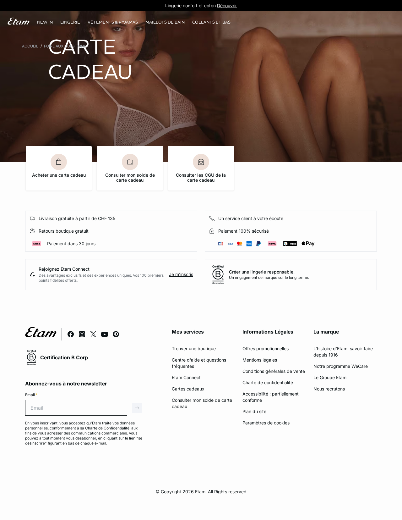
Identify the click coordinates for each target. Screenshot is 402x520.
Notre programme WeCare (340, 366)
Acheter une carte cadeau (59, 175)
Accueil (30, 46)
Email (31, 394)
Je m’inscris (181, 274)
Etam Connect (186, 377)
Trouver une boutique (194, 348)
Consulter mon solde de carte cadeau (130, 177)
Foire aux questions (65, 46)
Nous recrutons (329, 388)
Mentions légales (259, 359)
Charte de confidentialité (267, 382)
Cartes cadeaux (188, 388)
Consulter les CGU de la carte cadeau (201, 177)
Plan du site (254, 411)
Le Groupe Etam (329, 377)
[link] (45, 22)
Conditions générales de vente (273, 371)
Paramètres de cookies (266, 422)
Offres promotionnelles (265, 348)
